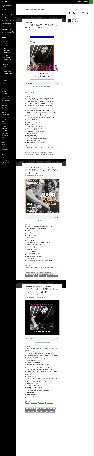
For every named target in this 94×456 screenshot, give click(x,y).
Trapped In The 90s (7, 59)
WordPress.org (5, 164)
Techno (30, 22)
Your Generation (7, 61)
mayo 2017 (4, 146)
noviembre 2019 (5, 96)
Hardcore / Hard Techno (7, 68)
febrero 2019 (4, 110)
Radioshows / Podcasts (49, 286)
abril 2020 (4, 91)
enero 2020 (4, 95)
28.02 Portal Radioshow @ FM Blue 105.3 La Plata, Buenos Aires (8, 25)
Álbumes (4, 43)
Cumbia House (6, 62)
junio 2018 (4, 123)
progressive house (49, 152)
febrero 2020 (4, 93)
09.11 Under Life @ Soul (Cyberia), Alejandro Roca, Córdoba (41, 170)
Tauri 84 (4, 2)
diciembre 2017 (5, 133)
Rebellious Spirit (7, 54)
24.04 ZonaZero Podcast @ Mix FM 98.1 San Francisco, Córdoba (7, 16)
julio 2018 (4, 121)
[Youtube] (87, 13)
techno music (50, 154)
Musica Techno (29, 275)
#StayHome (5, 41)
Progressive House (46, 21)
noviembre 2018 (5, 114)
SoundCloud (50, 147)
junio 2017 (4, 144)
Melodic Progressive (40, 408)
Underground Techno (53, 275)
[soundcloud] (79, 13)
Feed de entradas (5, 160)
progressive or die (50, 411)
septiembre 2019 (5, 100)
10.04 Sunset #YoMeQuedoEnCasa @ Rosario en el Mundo (8, 20)
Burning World (6, 45)
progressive (51, 409)
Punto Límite (4, 83)
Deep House (5, 64)
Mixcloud (41, 147)
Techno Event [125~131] (42, 220)
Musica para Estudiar (30, 409)
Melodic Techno (37, 21)
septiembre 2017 (5, 139)
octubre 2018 (4, 116)
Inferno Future (6, 46)
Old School (6, 48)
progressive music (30, 154)
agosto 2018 (4, 119)
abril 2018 (4, 126)
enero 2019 (4, 112)
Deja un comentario (42, 33)
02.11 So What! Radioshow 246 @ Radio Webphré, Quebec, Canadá (41, 292)
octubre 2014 (4, 147)
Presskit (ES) (85, 1)
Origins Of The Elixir (7, 50)
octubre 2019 (4, 98)
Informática (4, 80)
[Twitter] (83, 13)
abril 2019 (4, 107)
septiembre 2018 (5, 117)
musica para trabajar (51, 274)
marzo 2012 (4, 149)
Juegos (3, 82)
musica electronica (39, 274)
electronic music (29, 152)
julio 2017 (4, 142)
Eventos (35, 165)
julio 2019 (4, 103)
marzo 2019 (4, 109)
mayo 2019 (4, 105)
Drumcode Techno (46, 272)
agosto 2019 (4, 102)
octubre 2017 (4, 137)
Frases (3, 78)
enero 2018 (4, 132)
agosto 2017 (4, 140)
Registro (3, 157)
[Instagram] (74, 13)
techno (36, 275)
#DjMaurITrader (29, 21)
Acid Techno (28, 272)
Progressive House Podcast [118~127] (43, 342)
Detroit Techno (36, 272)
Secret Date (6, 55)
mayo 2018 (4, 124)
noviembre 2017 (5, 135)
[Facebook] (70, 13)
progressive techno (40, 154)
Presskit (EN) (78, 1)
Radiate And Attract (7, 52)
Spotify (28, 147)
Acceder (3, 158)
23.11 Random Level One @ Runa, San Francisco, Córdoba (41, 27)
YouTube (34, 147)
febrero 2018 (4, 130)
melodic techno (39, 152)
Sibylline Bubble (7, 57)
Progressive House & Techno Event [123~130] (42, 86)
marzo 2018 (4, 128)
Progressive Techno (7, 71)
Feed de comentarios (6, 162)
